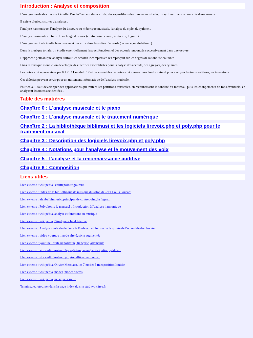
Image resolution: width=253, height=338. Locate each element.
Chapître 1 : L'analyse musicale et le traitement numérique (89, 117)
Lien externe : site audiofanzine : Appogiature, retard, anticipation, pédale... (70, 250)
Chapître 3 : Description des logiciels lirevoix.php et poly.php (92, 140)
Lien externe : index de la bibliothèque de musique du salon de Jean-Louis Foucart (75, 192)
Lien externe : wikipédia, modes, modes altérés (51, 272)
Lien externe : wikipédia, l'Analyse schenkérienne (53, 221)
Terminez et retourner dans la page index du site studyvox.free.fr (63, 286)
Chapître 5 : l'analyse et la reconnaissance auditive (80, 158)
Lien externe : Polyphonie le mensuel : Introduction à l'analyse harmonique (70, 206)
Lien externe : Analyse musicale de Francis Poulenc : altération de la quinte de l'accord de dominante (87, 228)
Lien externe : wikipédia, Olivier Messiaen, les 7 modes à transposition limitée (72, 264)
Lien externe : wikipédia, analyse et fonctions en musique (58, 214)
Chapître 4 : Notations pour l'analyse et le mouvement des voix (94, 149)
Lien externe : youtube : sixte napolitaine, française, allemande (62, 243)
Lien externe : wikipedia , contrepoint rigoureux (52, 185)
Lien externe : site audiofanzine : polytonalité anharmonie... (60, 257)
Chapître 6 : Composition (49, 167)
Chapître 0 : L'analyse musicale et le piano (70, 108)
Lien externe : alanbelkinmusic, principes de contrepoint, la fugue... (65, 199)
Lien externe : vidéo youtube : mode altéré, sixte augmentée (60, 235)
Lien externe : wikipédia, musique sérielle (48, 279)
